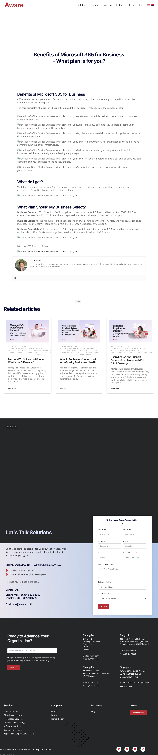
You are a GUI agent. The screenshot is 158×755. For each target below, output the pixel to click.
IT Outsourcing (143, 351)
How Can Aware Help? (106, 564)
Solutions (82, 4)
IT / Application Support (17, 348)
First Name (102, 530)
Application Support (20, 351)
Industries (109, 4)
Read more (12, 388)
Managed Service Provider (37, 353)
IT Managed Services (13, 719)
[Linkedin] (15, 278)
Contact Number (129, 553)
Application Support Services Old (19, 733)
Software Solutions (12, 726)
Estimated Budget (104, 582)
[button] (12, 589)
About (95, 4)
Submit (104, 606)
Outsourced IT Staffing (14, 722)
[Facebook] (126, 749)
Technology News (36, 348)
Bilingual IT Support (81, 353)
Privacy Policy (57, 719)
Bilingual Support (133, 351)
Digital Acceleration (13, 715)
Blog (93, 711)
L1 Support (29, 351)
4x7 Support (63, 351)
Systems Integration (13, 730)
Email (100, 553)
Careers (123, 4)
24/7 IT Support (11, 351)
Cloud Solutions (11, 711)
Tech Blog (137, 4)
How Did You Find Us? (105, 594)
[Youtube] (134, 749)
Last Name (127, 530)
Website (126, 541)
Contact (54, 715)
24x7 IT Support (114, 351)
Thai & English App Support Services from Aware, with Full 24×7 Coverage (127, 360)
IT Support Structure (90, 353)
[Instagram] (142, 749)
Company (101, 541)
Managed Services (45, 351)
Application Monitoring (72, 351)
